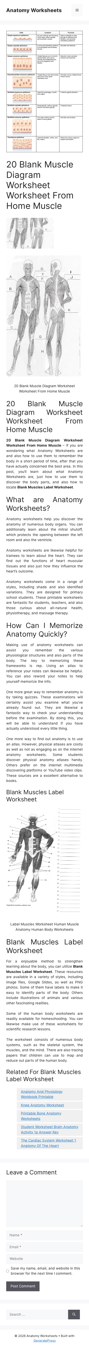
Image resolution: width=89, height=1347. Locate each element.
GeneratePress (45, 1340)
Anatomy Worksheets (34, 10)
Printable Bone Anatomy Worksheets (41, 1116)
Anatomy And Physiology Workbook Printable (42, 1094)
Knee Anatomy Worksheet (42, 1105)
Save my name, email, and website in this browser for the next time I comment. (45, 1271)
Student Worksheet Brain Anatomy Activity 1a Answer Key (49, 1129)
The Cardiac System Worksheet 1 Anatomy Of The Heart (48, 1143)
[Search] (74, 1315)
